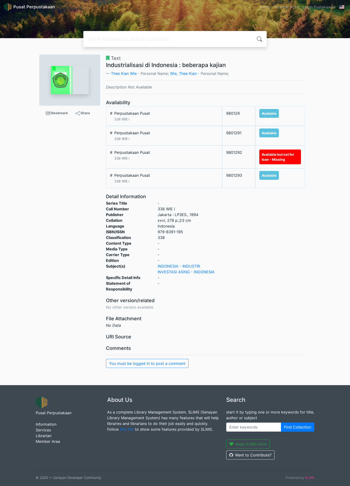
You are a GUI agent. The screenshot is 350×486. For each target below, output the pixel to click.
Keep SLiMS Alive (251, 444)
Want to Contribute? (253, 455)
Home (265, 7)
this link (127, 429)
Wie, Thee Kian (183, 73)
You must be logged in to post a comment (147, 363)
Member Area (287, 7)
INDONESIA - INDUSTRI (179, 266)
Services (43, 430)
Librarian (43, 435)
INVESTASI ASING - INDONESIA (186, 271)
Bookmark (59, 113)
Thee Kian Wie (124, 73)
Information (46, 424)
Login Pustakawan (319, 7)
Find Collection (297, 427)
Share (85, 113)
